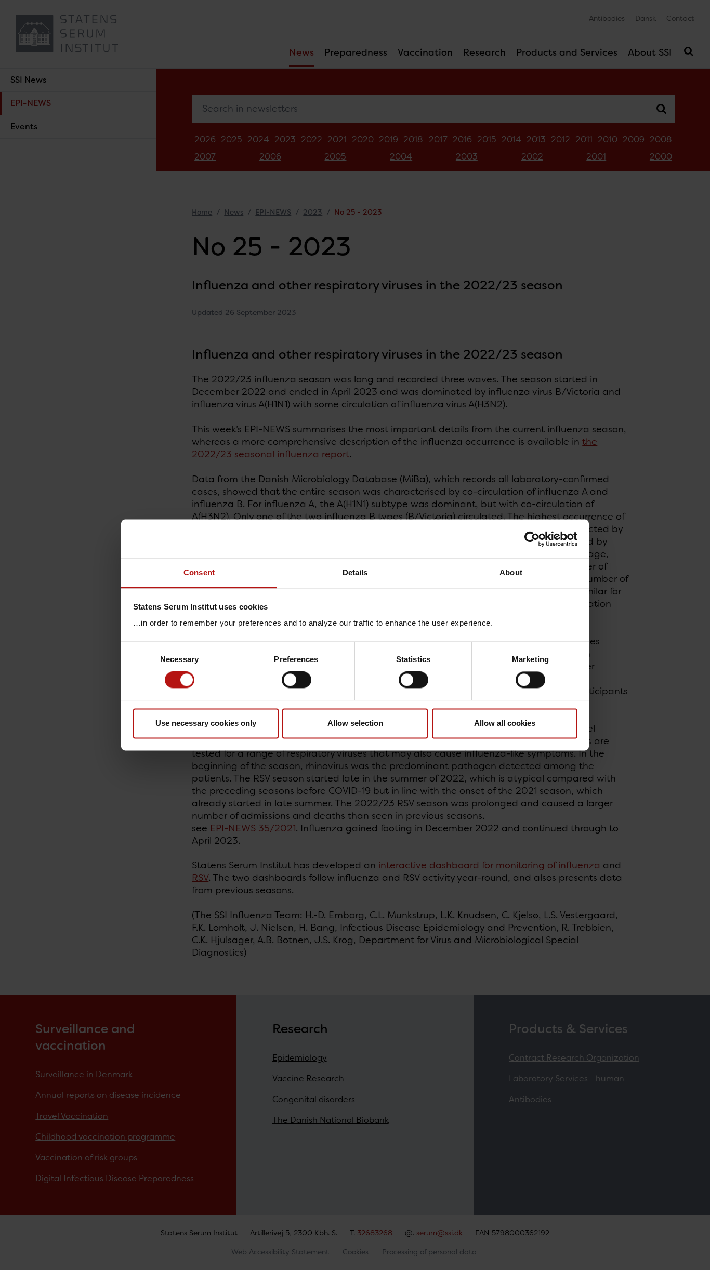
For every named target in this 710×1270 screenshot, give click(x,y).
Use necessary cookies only (205, 723)
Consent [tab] (199, 572)
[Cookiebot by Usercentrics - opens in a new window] (532, 539)
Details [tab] (355, 572)
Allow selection (355, 723)
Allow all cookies (504, 723)
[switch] (296, 680)
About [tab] (510, 572)
